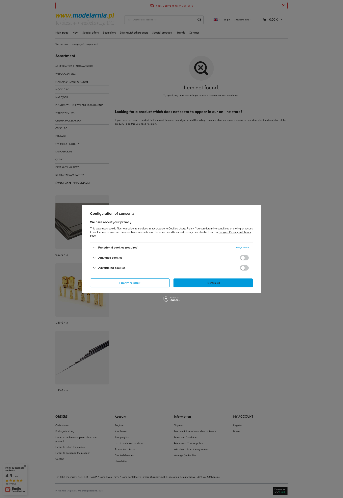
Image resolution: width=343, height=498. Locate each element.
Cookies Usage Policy (181, 228)
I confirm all (213, 283)
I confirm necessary (129, 283)
